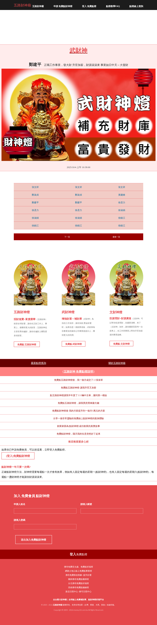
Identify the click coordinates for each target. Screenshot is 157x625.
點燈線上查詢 (136, 6)
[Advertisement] (78, 27)
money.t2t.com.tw (81, 610)
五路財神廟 (22, 5)
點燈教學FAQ (113, 6)
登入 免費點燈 (89, 6)
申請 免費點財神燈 (63, 6)
